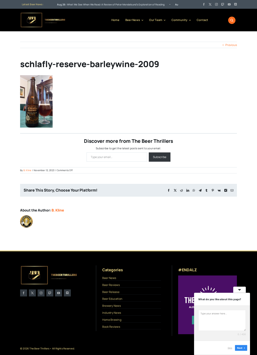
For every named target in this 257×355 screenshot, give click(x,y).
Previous (231, 45)
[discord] (235, 4)
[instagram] (216, 4)
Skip (230, 347)
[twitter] (210, 4)
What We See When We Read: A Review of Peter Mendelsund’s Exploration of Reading (98, 4)
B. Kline (27, 170)
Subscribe (159, 157)
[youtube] (229, 4)
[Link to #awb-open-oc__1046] (231, 20)
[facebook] (203, 4)
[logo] (43, 14)
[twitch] (222, 4)
